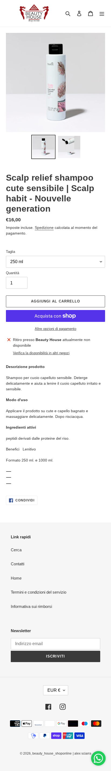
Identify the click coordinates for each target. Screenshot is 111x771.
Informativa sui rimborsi (31, 606)
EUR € (53, 690)
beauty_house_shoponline (52, 753)
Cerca (16, 550)
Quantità (12, 273)
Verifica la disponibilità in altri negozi (41, 353)
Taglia (10, 252)
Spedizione (44, 227)
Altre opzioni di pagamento (55, 329)
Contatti (17, 564)
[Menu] (101, 13)
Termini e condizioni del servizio (38, 592)
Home (16, 578)
